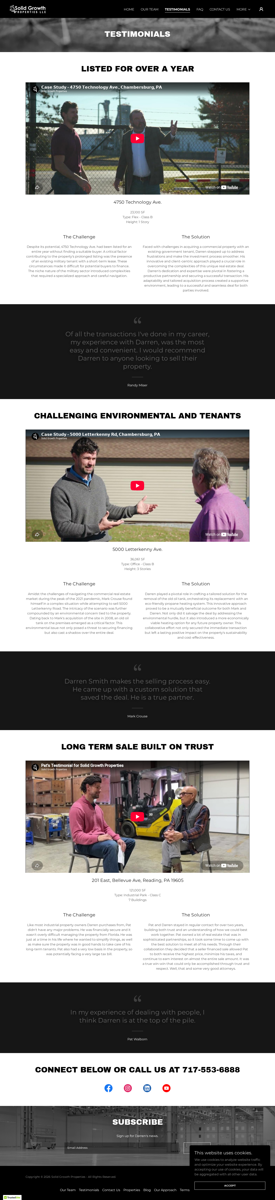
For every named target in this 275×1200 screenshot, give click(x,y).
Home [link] (129, 9)
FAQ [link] (199, 9)
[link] (28, 9)
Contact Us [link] (220, 9)
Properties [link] (131, 1190)
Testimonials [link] (177, 9)
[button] (244, 9)
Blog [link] (147, 1190)
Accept (230, 1185)
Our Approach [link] (165, 1190)
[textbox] (121, 1148)
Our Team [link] (149, 9)
